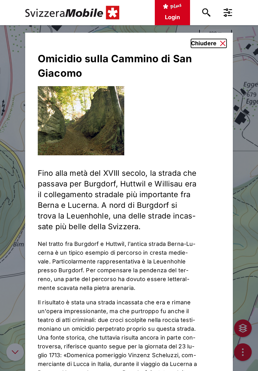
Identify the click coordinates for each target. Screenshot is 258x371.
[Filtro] (228, 13)
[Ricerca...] (206, 13)
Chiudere (203, 43)
